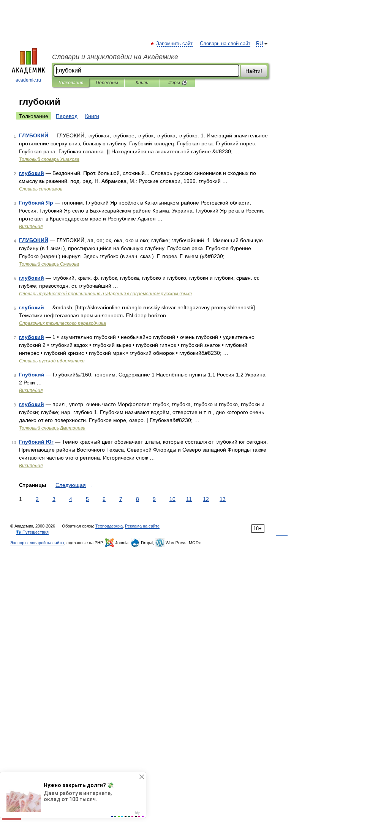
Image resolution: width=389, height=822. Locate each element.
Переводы (107, 82)
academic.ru (28, 80)
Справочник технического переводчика (62, 323)
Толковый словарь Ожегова (49, 264)
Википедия (31, 226)
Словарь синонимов (40, 189)
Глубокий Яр (36, 203)
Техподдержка (109, 526)
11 (189, 499)
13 (223, 499)
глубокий (31, 173)
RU (259, 43)
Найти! (253, 71)
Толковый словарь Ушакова (49, 159)
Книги (142, 82)
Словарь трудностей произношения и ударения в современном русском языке (105, 293)
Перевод (66, 116)
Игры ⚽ (177, 82)
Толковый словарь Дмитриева (52, 428)
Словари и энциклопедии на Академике (115, 57)
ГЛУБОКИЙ (33, 135)
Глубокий (31, 375)
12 (206, 499)
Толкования (70, 82)
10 (172, 499)
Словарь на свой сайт (225, 43)
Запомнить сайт (175, 43)
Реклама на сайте (142, 526)
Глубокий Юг (36, 442)
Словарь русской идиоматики (52, 361)
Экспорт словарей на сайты (37, 542)
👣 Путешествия (32, 532)
